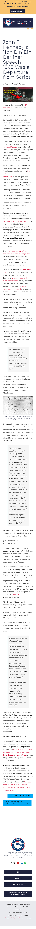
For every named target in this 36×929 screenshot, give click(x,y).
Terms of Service (25, 918)
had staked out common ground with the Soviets (16, 174)
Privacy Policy (10, 918)
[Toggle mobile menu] (32, 29)
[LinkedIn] (22, 863)
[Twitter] (14, 863)
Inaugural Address (10, 147)
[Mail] (29, 863)
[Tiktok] (11, 863)
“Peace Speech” (18, 594)
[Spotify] (25, 863)
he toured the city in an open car (16, 221)
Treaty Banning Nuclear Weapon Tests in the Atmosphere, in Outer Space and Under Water (17, 752)
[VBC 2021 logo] (18, 839)
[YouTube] (18, 863)
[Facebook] (7, 863)
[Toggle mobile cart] (28, 29)
